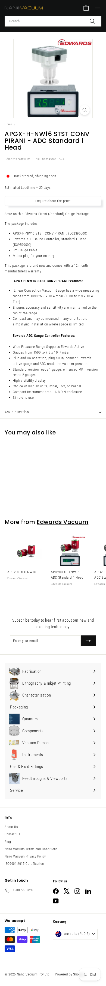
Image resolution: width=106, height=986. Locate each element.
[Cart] (86, 8)
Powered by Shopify (70, 974)
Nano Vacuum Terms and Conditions (31, 849)
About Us (11, 827)
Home (8, 124)
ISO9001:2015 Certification (24, 864)
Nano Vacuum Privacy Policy (25, 856)
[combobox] (53, 21)
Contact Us (12, 834)
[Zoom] (85, 110)
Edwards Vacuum (17, 159)
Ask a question (17, 412)
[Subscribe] (88, 640)
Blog (8, 842)
